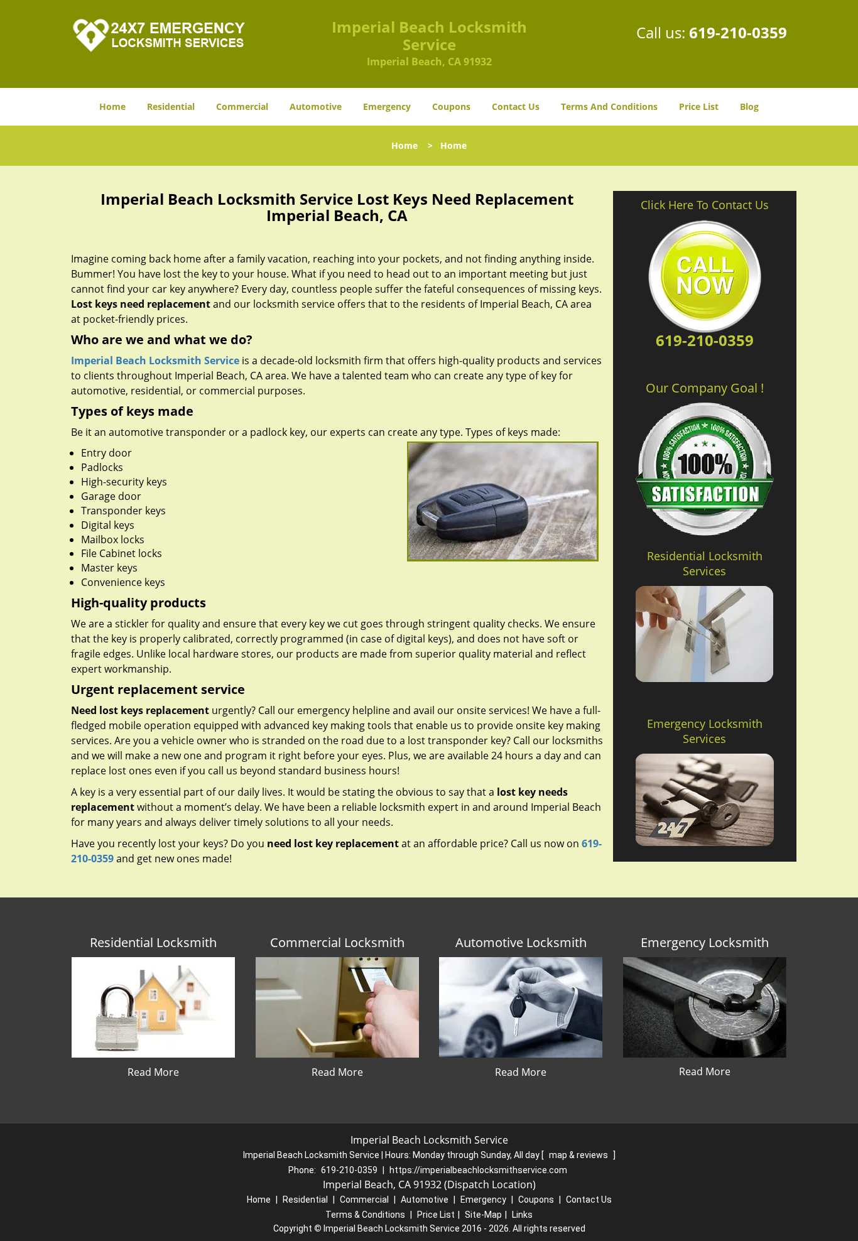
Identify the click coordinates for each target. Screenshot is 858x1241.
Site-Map (483, 1215)
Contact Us (516, 106)
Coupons (451, 106)
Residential (171, 106)
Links (522, 1215)
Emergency (387, 106)
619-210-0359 (738, 32)
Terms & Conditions (365, 1215)
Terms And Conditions (609, 106)
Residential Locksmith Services (705, 563)
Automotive (316, 106)
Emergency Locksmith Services (705, 731)
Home (112, 106)
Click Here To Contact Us (705, 204)
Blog (749, 106)
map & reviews (579, 1155)
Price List (699, 106)
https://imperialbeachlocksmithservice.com (478, 1170)
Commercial (242, 106)
